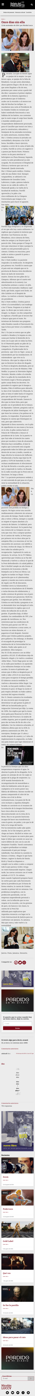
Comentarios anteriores (9, 1103)
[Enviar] (31, 1378)
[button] (32, 4)
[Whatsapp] (24, 962)
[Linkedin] (28, 1392)
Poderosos (8, 1209)
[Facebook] (16, 962)
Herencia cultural (20, 12)
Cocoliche (29, 12)
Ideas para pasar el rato (14, 1337)
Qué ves (7, 1273)
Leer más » (5, 1180)
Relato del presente (8, 12)
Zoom (5, 1177)
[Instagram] (23, 1392)
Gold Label (8, 1241)
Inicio (2, 19)
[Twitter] (20, 962)
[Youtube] (12, 1392)
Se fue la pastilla (11, 1305)
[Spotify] (7, 1392)
